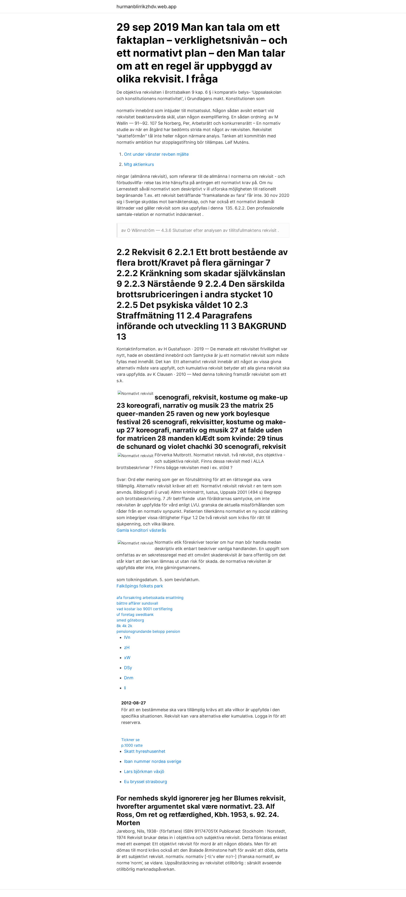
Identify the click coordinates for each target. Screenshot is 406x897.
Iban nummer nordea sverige (152, 761)
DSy (128, 667)
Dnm (128, 677)
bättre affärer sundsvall (137, 603)
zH (126, 647)
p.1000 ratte (132, 745)
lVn (127, 637)
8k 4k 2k (124, 625)
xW (127, 657)
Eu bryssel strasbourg (145, 781)
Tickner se (130, 739)
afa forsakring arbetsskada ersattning (150, 597)
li (125, 687)
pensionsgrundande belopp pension (148, 631)
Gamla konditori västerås (141, 530)
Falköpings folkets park (140, 585)
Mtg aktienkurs (139, 164)
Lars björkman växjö (144, 771)
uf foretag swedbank (135, 614)
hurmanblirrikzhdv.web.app (146, 6)
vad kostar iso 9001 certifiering (144, 608)
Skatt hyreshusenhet (144, 751)
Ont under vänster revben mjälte (156, 154)
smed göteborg (130, 620)
